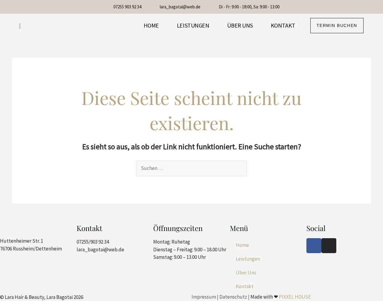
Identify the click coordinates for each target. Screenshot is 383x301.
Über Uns (240, 25)
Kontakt (283, 25)
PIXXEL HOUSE (295, 297)
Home (151, 25)
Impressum (204, 297)
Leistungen (193, 25)
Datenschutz (233, 297)
